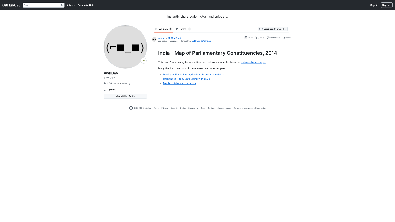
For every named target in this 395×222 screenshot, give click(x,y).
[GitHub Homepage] (131, 108)
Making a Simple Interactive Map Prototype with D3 (193, 74)
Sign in (374, 5)
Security (174, 108)
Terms (156, 108)
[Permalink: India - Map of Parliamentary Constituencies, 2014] (156, 53)
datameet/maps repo (253, 62)
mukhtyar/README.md (201, 41)
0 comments (274, 38)
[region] (221, 67)
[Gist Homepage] (11, 5)
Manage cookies (224, 108)
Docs (203, 108)
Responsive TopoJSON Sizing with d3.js (186, 78)
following (125, 83)
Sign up (386, 5)
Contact (211, 108)
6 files (250, 38)
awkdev (162, 38)
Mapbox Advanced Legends (179, 83)
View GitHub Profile (125, 96)
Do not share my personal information (250, 108)
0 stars (288, 38)
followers (112, 83)
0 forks (261, 38)
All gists (71, 5)
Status (183, 108)
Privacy (164, 108)
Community (193, 108)
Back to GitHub (86, 5)
